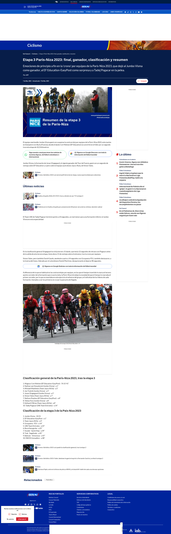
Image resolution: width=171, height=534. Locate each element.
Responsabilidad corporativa (115, 500)
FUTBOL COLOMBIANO (93, 12)
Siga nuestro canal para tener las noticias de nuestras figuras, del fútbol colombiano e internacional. (45, 154)
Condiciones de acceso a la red (116, 497)
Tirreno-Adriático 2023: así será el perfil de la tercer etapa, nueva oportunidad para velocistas (69, 175)
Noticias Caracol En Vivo (99, 1)
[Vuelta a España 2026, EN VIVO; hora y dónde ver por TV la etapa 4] (28, 196)
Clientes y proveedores (83, 509)
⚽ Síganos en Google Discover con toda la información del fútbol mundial (90, 153)
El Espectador (53, 512)
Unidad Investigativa (85, 1)
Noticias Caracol (53, 497)
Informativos (112, 1)
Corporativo (110, 509)
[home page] (56, 2)
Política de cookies (112, 505)
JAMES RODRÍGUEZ (116, 12)
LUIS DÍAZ (105, 12)
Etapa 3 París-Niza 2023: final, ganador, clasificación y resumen (57, 54)
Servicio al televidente (83, 497)
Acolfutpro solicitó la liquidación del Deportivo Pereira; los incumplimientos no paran (132, 202)
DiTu (50, 509)
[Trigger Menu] (24, 6)
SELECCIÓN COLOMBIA (76, 12)
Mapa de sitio (80, 512)
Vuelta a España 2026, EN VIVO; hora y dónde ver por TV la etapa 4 (60, 196)
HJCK (50, 507)
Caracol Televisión (54, 500)
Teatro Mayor (53, 514)
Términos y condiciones (114, 507)
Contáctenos (80, 507)
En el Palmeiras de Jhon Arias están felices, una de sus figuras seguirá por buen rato (132, 213)
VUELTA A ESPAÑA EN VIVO (46, 12)
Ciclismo (35, 54)
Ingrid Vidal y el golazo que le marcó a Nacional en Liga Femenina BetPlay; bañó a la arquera (131, 176)
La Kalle (51, 505)
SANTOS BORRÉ (62, 12)
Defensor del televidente (84, 500)
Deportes (14, 514)
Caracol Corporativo (54, 519)
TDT (78, 502)
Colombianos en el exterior (127, 159)
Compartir (144, 81)
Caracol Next (52, 522)
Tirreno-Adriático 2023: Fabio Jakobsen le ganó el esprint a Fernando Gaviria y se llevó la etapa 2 (70, 458)
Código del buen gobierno (84, 505)
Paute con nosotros (82, 514)
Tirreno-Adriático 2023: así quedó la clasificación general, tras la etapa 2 (62, 447)
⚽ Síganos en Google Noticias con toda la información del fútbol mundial (69, 266)
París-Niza (49, 480)
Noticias (24, 514)
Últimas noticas (64, 1)
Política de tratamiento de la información (118, 502)
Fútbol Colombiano (125, 170)
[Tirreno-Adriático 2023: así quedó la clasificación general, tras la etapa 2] (28, 447)
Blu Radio (51, 502)
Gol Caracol (73, 1)
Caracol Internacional (55, 517)
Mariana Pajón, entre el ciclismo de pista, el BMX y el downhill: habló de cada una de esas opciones (71, 469)
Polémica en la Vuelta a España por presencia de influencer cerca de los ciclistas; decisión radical (70, 207)
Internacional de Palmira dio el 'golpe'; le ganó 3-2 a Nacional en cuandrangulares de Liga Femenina (132, 189)
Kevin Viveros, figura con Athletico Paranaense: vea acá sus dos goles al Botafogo (133, 164)
